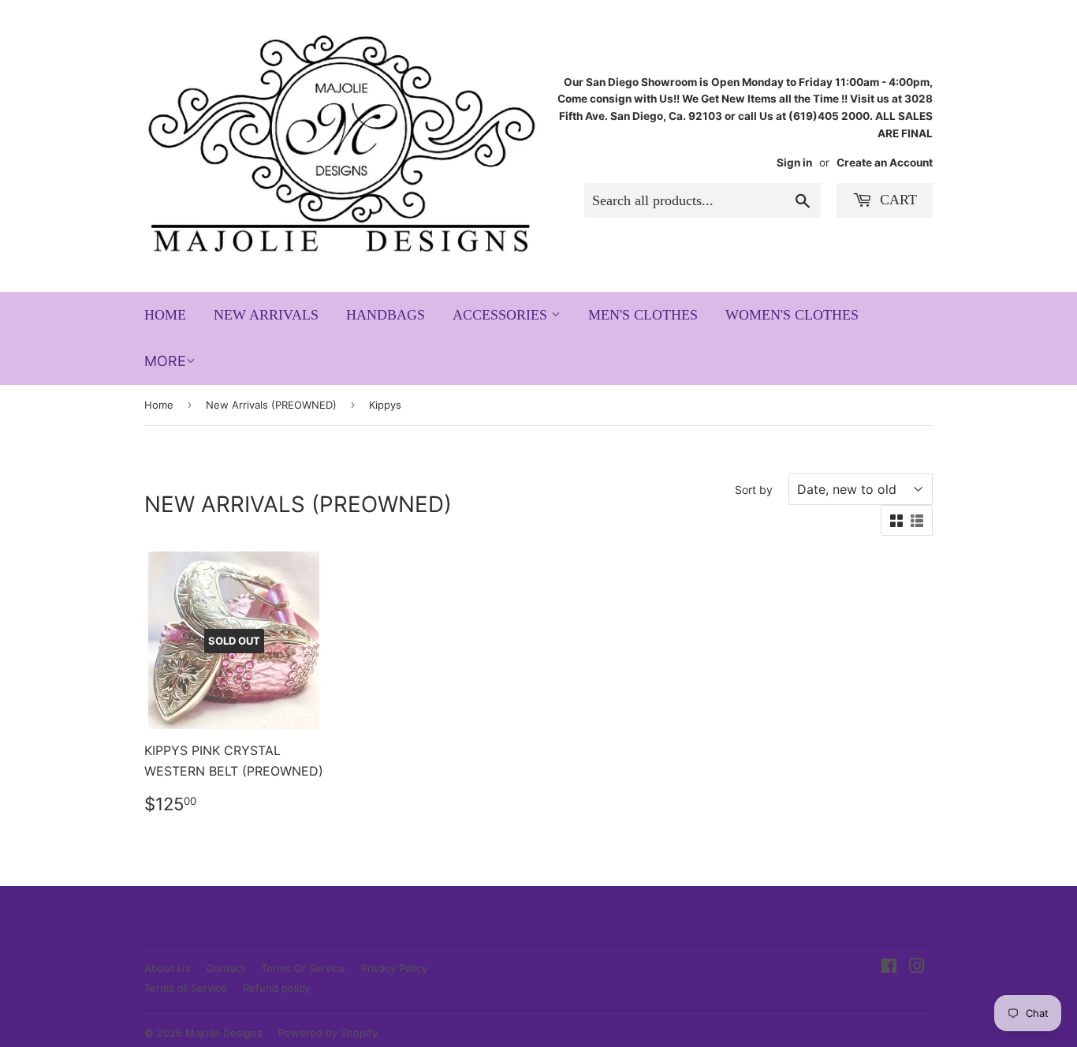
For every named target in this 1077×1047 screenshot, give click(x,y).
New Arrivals (266, 315)
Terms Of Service (303, 968)
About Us (167, 968)
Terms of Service (185, 988)
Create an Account (885, 162)
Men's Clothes (643, 315)
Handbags (385, 315)
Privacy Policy (394, 968)
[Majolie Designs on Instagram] (917, 967)
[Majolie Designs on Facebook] (889, 967)
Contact (226, 968)
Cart (896, 200)
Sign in (794, 162)
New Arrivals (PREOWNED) (271, 404)
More (165, 361)
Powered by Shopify (328, 1032)
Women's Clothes (792, 315)
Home (165, 315)
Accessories (502, 315)
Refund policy (276, 988)
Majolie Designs (224, 1032)
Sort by (754, 489)
